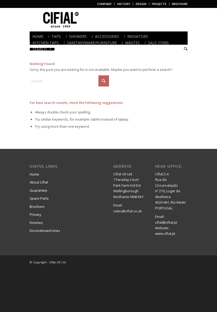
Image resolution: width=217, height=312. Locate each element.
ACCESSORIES (107, 36)
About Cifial (39, 182)
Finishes (36, 222)
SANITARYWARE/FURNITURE (92, 43)
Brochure (37, 206)
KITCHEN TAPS (46, 43)
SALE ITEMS (158, 43)
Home (34, 174)
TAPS (56, 36)
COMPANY (104, 4)
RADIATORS (137, 36)
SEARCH (40, 49)
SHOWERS (78, 36)
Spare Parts (39, 198)
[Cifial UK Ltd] (62, 19)
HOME (37, 36)
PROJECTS (159, 4)
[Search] (185, 49)
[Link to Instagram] (184, 262)
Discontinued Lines (45, 230)
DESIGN (141, 4)
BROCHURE (180, 4)
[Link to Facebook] (168, 262)
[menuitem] (104, 4)
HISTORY (123, 4)
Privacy (35, 214)
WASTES (132, 43)
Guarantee (38, 190)
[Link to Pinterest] (176, 262)
